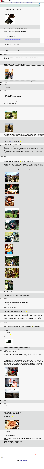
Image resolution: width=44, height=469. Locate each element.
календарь (21, 2)
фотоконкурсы (29, 2)
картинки (19, 2)
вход (11, 2)
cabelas (13, 11)
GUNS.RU (21, 460)
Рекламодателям (25, 460)
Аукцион (32, 2)
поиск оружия (24, 2)
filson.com (29, 50)
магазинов (27, 2)
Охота (10, 0)
